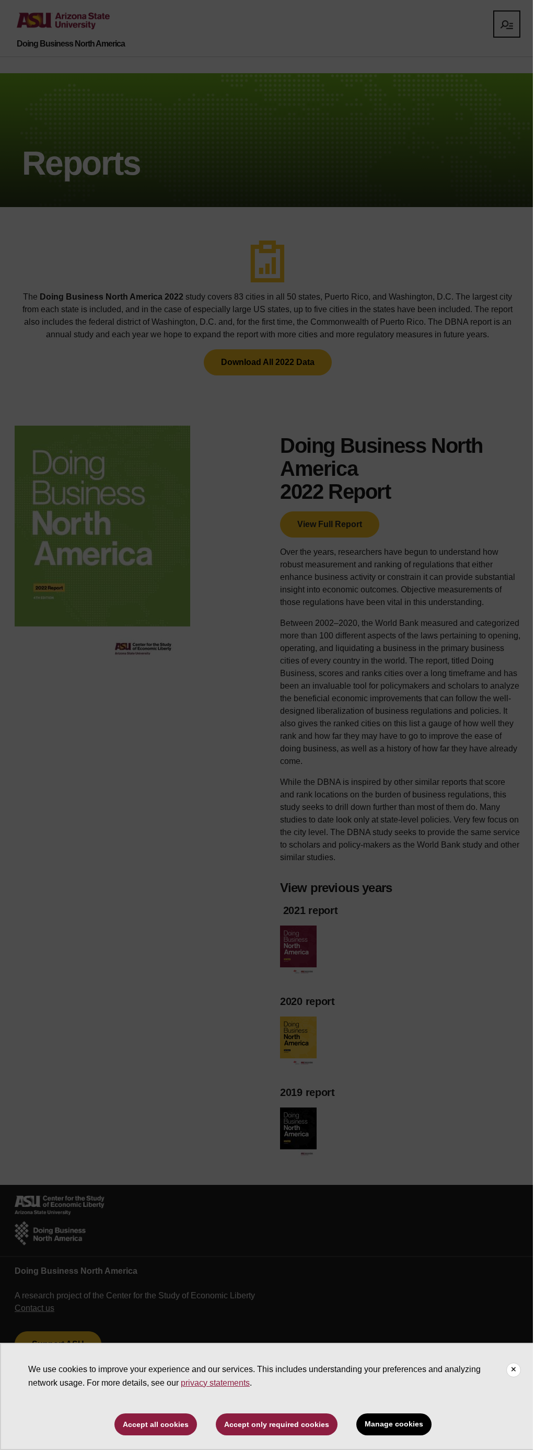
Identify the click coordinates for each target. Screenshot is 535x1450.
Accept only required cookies (276, 1424)
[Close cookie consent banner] (513, 1370)
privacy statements (215, 1382)
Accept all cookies (156, 1424)
